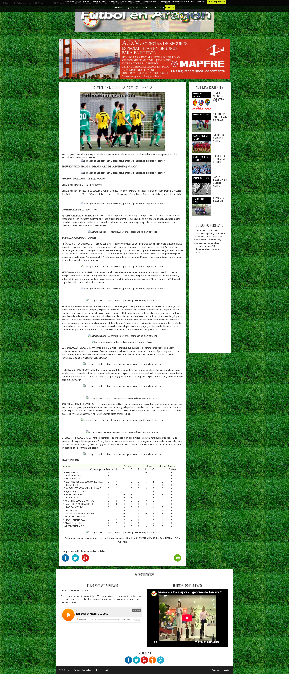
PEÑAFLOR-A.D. (74, 475)
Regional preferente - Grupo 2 (201, 158)
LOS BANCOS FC (74, 507)
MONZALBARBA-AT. (76, 494)
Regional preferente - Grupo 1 (201, 137)
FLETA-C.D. (71, 510)
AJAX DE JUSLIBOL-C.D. (78, 491)
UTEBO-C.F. (72, 472)
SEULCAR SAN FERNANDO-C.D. (82, 513)
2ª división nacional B (197, 95)
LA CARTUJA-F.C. (74, 522)
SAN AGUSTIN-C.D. (75, 516)
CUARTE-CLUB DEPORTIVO (80, 500)
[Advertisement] (209, 305)
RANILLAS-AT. (73, 497)
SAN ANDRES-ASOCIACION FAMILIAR (85, 481)
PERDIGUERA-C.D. (75, 525)
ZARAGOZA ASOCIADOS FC (79, 503)
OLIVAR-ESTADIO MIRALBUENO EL (84, 488)
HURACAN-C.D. (73, 478)
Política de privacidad (221, 670)
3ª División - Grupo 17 (201, 116)
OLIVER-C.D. (72, 484)
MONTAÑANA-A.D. (75, 519)
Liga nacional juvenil (199, 200)
